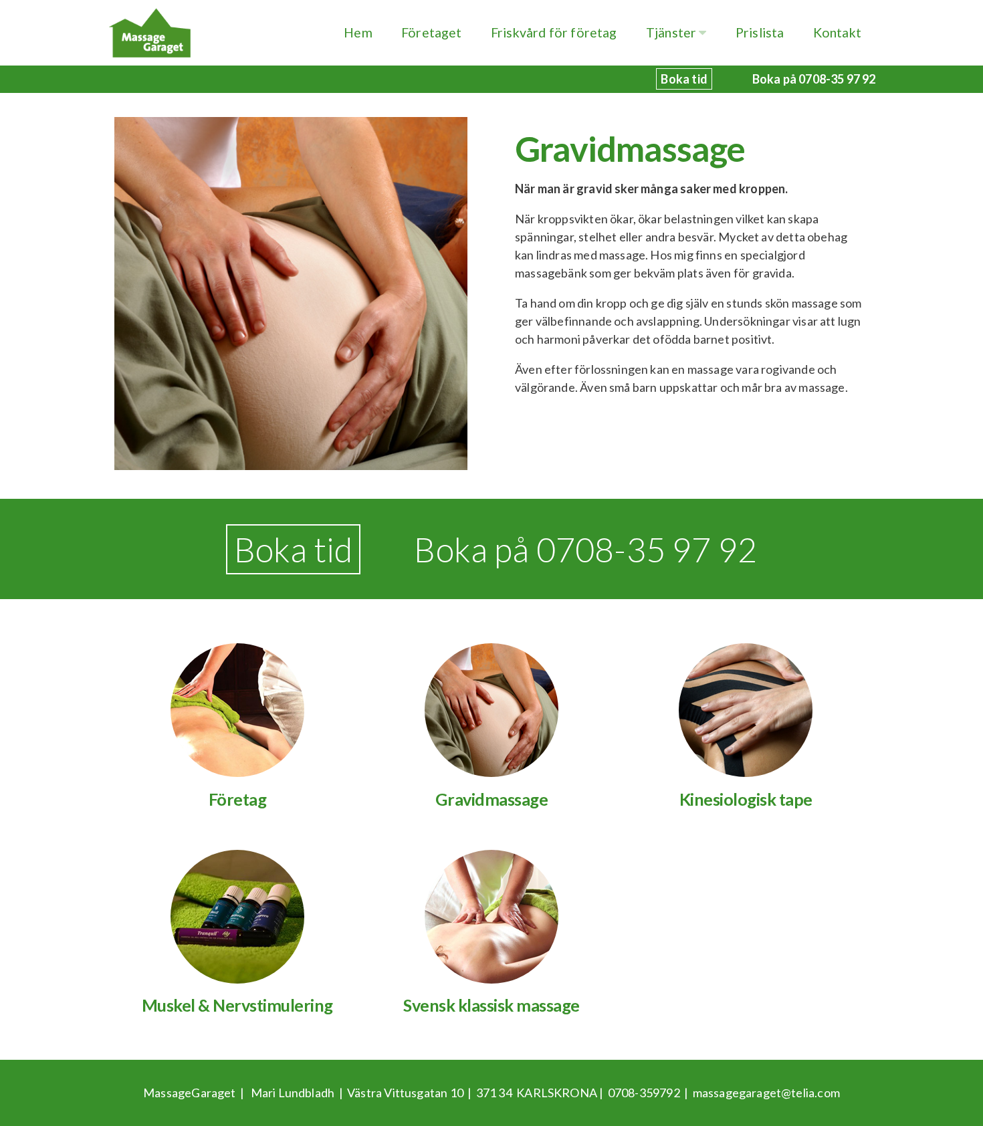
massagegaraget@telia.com (766, 1092)
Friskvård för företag (554, 32)
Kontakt (837, 32)
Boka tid (293, 549)
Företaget (431, 32)
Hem (358, 32)
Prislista (760, 32)
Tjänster (672, 32)
